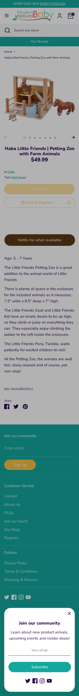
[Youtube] (49, 680)
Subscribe (39, 666)
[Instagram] (42, 680)
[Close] (69, 613)
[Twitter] (27, 680)
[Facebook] (34, 680)
